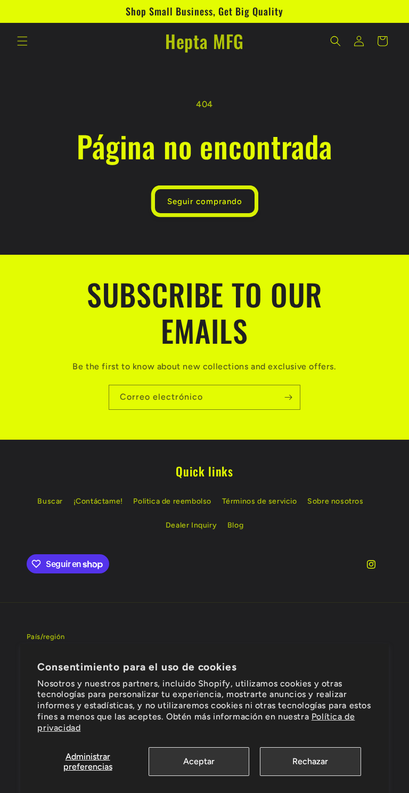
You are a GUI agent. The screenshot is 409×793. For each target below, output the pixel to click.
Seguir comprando (204, 201)
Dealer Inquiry (191, 525)
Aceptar (199, 761)
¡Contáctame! (98, 501)
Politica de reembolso (172, 501)
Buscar (50, 501)
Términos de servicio (259, 501)
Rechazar (310, 761)
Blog (235, 525)
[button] (22, 41)
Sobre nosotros (335, 501)
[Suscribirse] (288, 397)
